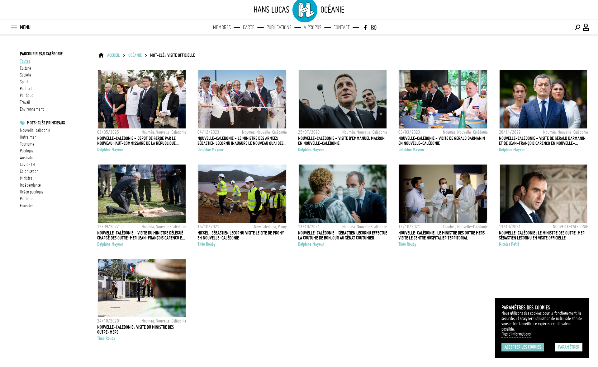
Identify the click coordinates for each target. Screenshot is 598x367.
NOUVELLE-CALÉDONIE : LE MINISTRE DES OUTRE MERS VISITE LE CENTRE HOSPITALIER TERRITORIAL (441, 235)
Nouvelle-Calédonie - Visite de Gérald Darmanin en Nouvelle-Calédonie (441, 141)
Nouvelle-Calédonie (35, 130)
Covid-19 (27, 164)
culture (25, 68)
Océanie (135, 55)
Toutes (25, 61)
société (25, 75)
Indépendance (30, 185)
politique (26, 95)
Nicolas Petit (509, 244)
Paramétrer (568, 347)
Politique (26, 199)
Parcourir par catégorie (41, 54)
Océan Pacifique (32, 192)
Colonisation (29, 171)
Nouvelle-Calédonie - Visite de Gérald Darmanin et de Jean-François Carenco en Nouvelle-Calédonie (542, 141)
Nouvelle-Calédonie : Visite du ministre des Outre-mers (135, 330)
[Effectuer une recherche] (577, 27)
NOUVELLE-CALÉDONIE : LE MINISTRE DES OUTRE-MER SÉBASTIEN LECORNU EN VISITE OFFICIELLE (542, 235)
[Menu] (13, 27)
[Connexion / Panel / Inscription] (586, 27)
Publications (279, 27)
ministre (26, 178)
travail (25, 102)
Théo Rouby (206, 244)
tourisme (27, 144)
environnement (32, 109)
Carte (248, 27)
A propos (312, 27)
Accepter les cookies (523, 347)
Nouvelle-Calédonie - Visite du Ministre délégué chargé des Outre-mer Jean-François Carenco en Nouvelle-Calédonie (140, 235)
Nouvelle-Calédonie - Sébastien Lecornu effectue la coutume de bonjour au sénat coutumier (342, 235)
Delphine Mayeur (110, 149)
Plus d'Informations (516, 334)
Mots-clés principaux (46, 123)
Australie (27, 157)
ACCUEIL (113, 55)
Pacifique (27, 151)
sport (24, 82)
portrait (26, 88)
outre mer (28, 137)
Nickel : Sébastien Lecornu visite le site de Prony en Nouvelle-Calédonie (240, 235)
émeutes (26, 205)
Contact (342, 27)
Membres (222, 27)
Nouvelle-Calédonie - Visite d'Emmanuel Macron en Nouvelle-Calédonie (341, 141)
